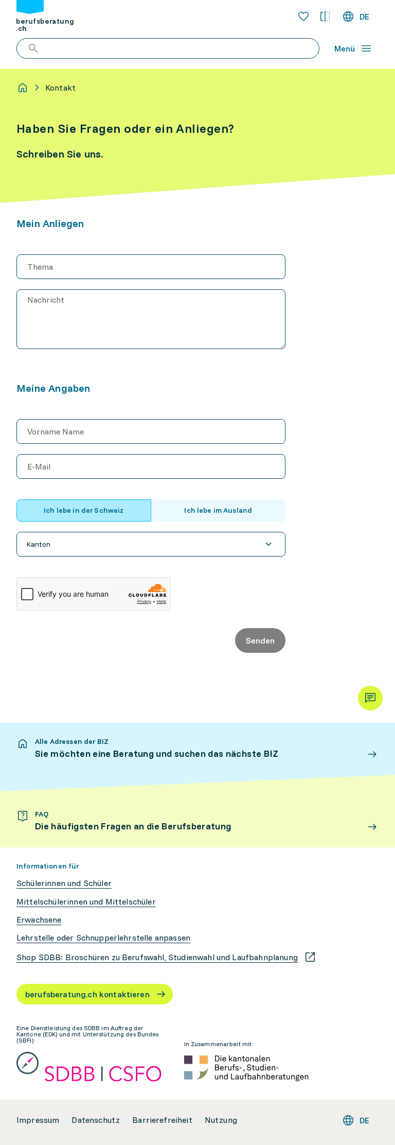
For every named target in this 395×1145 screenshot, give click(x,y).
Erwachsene (39, 920)
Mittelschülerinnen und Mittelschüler (86, 902)
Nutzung (221, 1120)
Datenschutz (95, 1120)
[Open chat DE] (370, 698)
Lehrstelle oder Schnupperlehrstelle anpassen (103, 938)
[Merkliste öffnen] (303, 16)
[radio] (83, 510)
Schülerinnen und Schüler (64, 883)
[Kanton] (150, 544)
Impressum (37, 1120)
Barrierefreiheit (162, 1120)
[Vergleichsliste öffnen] (325, 16)
